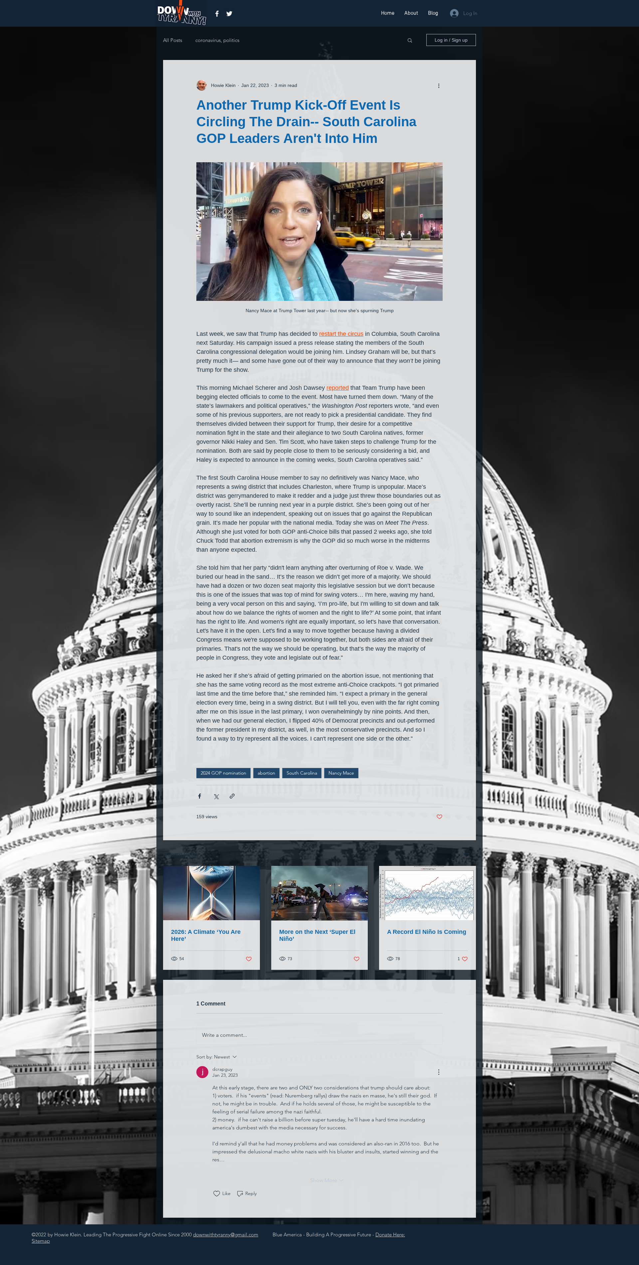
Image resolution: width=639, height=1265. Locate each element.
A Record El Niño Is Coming (426, 932)
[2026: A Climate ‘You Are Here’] (211, 893)
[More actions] (439, 85)
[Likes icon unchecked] (216, 1194)
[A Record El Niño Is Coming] (427, 893)
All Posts (172, 40)
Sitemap (41, 1241)
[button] (410, 40)
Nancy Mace (341, 773)
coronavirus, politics (217, 40)
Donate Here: (390, 1234)
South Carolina (302, 773)
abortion (266, 773)
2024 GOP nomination (223, 773)
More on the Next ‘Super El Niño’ (317, 935)
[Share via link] (232, 796)
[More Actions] (439, 1072)
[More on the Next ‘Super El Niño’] (319, 893)
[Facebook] (217, 14)
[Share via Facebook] (199, 796)
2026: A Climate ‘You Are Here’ (206, 935)
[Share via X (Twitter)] (216, 796)
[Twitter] (229, 14)
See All (469, 853)
